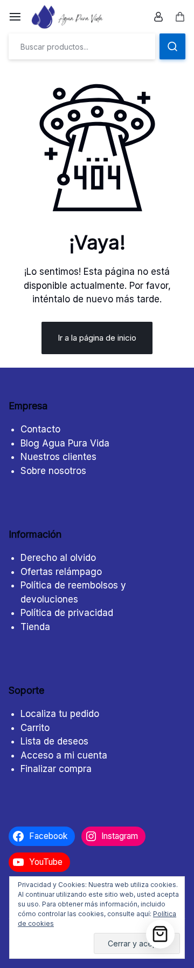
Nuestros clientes (58, 456)
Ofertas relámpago (61, 571)
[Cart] (160, 934)
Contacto (40, 429)
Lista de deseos (54, 741)
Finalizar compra (56, 768)
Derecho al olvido (58, 557)
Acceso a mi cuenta (63, 755)
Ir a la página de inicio (97, 338)
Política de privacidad (66, 612)
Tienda (35, 626)
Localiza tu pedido (59, 713)
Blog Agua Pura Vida (64, 443)
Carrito (35, 727)
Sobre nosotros (53, 470)
